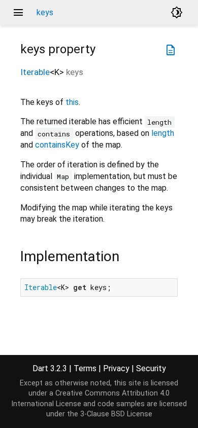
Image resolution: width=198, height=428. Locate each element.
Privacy (116, 368)
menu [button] (18, 13)
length (162, 133)
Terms (85, 368)
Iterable (35, 72)
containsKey (57, 145)
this (72, 102)
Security (151, 368)
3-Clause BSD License (116, 414)
